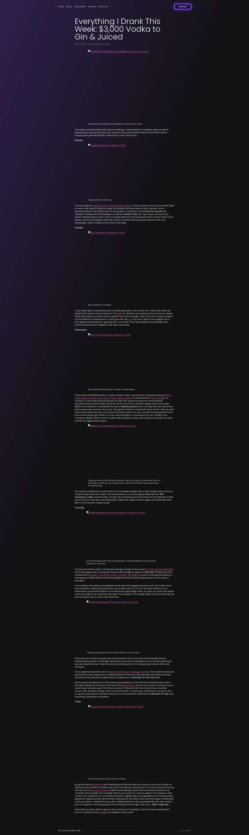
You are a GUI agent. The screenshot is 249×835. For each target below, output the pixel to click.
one (130, 319)
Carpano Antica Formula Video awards (112, 205)
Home (61, 6)
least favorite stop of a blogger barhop (129, 671)
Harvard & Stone (99, 790)
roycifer (188, 830)
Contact (183, 6)
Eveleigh (103, 812)
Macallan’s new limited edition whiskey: (113, 574)
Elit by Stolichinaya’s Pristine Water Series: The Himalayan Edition (123, 397)
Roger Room (128, 685)
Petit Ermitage (158, 398)
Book (69, 6)
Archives (103, 6)
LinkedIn (92, 6)
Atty (119, 313)
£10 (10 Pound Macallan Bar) (159, 569)
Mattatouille (97, 784)
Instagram (80, 6)
